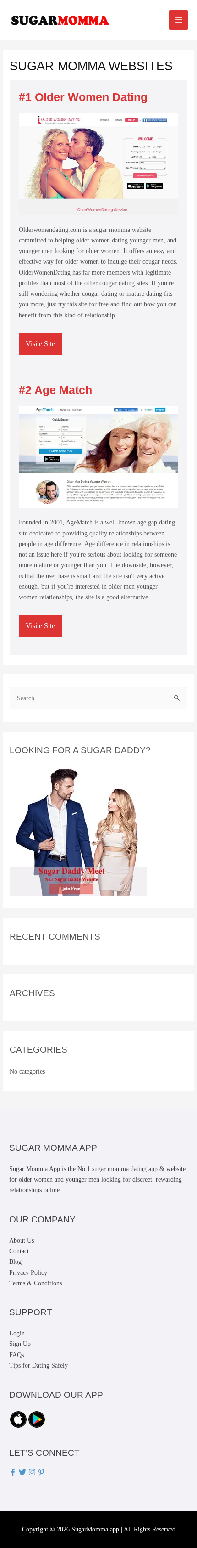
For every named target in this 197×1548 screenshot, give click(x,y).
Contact (19, 1251)
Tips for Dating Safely (38, 1365)
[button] (40, 344)
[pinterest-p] (42, 1472)
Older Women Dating (91, 96)
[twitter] (23, 1472)
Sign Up (20, 1343)
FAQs (16, 1354)
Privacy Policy (28, 1272)
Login (17, 1333)
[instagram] (33, 1472)
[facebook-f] (14, 1472)
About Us (21, 1240)
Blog (15, 1261)
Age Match (63, 389)
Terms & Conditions (35, 1283)
